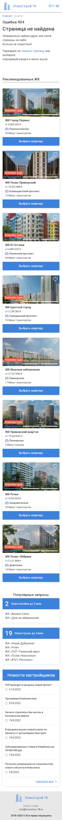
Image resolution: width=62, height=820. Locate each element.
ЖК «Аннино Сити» (17, 613)
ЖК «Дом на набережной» (22, 618)
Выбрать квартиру (31, 141)
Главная (7, 16)
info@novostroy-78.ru (31, 809)
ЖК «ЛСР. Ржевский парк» (22, 651)
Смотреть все (45, 781)
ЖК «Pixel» (12, 647)
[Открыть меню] (57, 6)
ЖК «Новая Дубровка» (20, 643)
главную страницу (33, 51)
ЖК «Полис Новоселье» (20, 655)
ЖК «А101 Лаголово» (19, 659)
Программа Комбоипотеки (21, 698)
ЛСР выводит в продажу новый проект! (28, 685)
